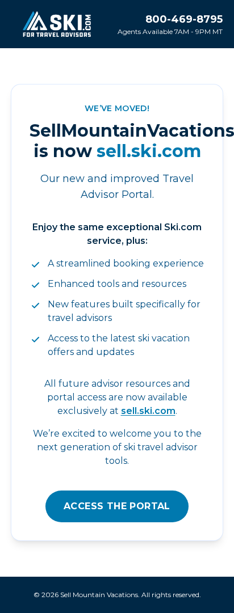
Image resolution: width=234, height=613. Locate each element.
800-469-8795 (184, 19)
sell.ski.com (148, 410)
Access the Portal (117, 506)
